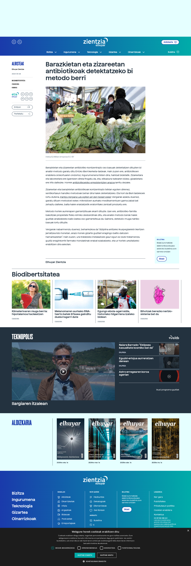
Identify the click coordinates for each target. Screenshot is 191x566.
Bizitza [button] (50, 52)
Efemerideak (100, 506)
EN (23, 99)
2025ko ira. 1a (157, 463)
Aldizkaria (168, 42)
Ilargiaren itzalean (30, 403)
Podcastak (66, 519)
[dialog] (95, 547)
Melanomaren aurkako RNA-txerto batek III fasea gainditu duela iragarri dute (73, 314)
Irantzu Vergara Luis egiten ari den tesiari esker (85, 197)
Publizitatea (159, 501)
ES (27, 94)
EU (23, 94)
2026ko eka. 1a (62, 463)
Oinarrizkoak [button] (134, 52)
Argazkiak (66, 510)
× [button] (188, 531)
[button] (14, 41)
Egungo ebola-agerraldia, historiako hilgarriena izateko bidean (116, 314)
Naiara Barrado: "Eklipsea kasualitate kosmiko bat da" (136, 346)
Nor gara (158, 497)
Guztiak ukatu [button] (106, 555)
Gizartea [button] (113, 52)
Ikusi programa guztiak (167, 389)
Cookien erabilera (163, 510)
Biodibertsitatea (18, 81)
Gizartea (20, 512)
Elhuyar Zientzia (18, 69)
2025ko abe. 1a (125, 463)
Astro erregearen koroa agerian (134, 373)
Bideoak (65, 514)
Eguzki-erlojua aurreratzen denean (136, 360)
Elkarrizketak (67, 501)
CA (27, 99)
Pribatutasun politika (164, 506)
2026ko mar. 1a (94, 463)
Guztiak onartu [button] (85, 555)
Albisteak (18, 63)
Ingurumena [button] (70, 52)
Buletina (171, 52)
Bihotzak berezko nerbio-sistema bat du (156, 313)
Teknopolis (22, 336)
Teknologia (22, 506)
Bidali (161, 259)
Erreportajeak (68, 523)
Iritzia (64, 506)
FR (31, 94)
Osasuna (15, 84)
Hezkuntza (98, 497)
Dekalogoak (99, 501)
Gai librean (99, 510)
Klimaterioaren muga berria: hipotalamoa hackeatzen (29, 313)
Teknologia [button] (92, 52)
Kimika (14, 88)
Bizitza (18, 493)
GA (31, 99)
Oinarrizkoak (24, 518)
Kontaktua (159, 514)
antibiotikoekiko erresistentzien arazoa (94, 182)
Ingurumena (23, 499)
